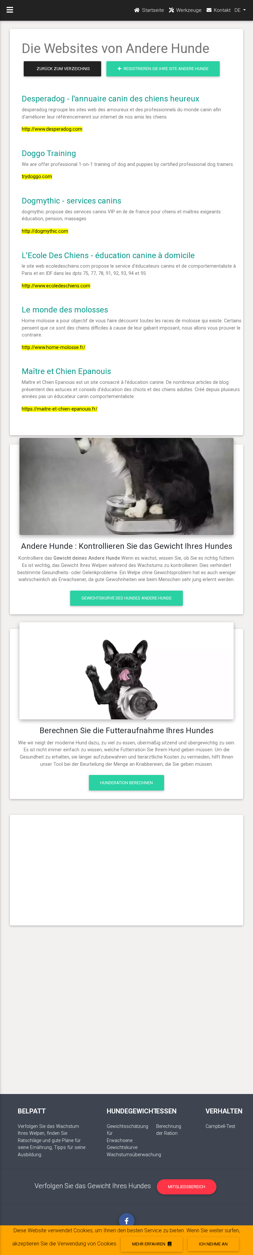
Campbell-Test (220, 1126)
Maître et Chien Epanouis (66, 371)
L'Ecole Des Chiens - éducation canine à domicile (108, 255)
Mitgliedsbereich (186, 1186)
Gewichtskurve (122, 1147)
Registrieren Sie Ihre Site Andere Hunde (166, 68)
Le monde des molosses (65, 309)
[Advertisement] (127, 867)
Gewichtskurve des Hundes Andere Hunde (126, 598)
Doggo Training (49, 153)
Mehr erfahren (149, 1244)
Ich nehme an (213, 1244)
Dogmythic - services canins (71, 200)
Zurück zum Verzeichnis (63, 68)
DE (238, 10)
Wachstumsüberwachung (134, 1155)
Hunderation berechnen (126, 782)
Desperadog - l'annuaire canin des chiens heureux (110, 98)
